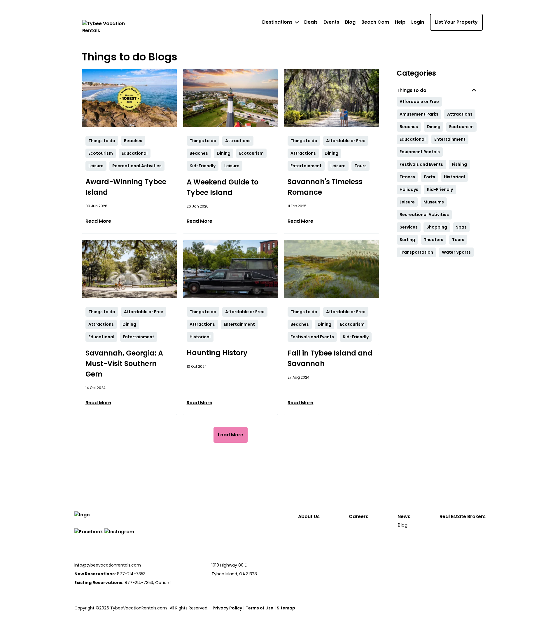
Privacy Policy (227, 608)
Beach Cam (375, 22)
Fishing (459, 164)
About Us (309, 516)
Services (409, 227)
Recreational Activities (424, 214)
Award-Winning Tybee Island (125, 187)
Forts (429, 177)
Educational (413, 139)
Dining (433, 127)
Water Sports (456, 252)
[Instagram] (119, 531)
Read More (98, 221)
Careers (358, 516)
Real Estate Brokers (463, 516)
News (404, 516)
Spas (461, 227)
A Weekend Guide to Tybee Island (222, 187)
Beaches (409, 127)
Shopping (436, 227)
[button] (437, 90)
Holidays (409, 189)
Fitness (407, 177)
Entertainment (450, 139)
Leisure (407, 202)
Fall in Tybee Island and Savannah (330, 358)
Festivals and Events (421, 164)
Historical (454, 177)
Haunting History (217, 353)
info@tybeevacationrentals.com (107, 565)
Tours (458, 240)
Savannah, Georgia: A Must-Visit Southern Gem (124, 363)
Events (331, 22)
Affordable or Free (419, 101)
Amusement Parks (419, 114)
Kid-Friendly (440, 189)
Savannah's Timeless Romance (325, 187)
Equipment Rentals (420, 152)
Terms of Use (259, 608)
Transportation (416, 252)
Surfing (407, 240)
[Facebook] (88, 531)
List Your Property (456, 22)
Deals (311, 22)
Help (400, 22)
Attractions (460, 114)
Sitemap (286, 608)
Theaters (433, 240)
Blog (350, 22)
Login (417, 22)
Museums (434, 202)
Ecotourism (461, 127)
